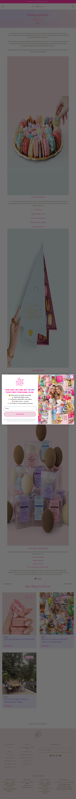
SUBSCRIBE (20, 414)
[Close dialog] (71, 376)
